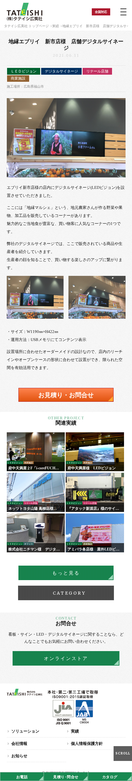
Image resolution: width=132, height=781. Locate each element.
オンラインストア (66, 658)
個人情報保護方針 (87, 743)
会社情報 (19, 743)
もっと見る (66, 573)
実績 (55, 26)
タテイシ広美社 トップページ (26, 26)
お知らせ (19, 756)
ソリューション (25, 731)
